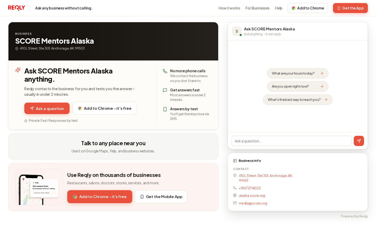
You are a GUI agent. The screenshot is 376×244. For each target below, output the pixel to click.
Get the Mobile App (164, 196)
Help (279, 8)
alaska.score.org (252, 195)
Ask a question (50, 108)
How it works (229, 8)
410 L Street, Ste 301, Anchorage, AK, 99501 (266, 178)
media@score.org (253, 203)
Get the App (353, 8)
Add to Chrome (310, 8)
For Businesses (258, 8)
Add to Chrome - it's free (103, 196)
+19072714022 (250, 188)
